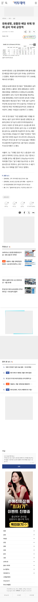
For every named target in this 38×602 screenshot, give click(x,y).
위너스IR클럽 (7, 585)
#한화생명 (6, 197)
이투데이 (4, 18)
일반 (14, 18)
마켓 (10, 18)
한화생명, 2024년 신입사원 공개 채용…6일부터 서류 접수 (19, 181)
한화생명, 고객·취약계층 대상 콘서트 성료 (16, 178)
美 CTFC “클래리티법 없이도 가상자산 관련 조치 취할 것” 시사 (19, 187)
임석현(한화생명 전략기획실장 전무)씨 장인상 (17, 184)
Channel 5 (6, 581)
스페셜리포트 (7, 577)
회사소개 (6, 595)
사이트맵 (31, 595)
